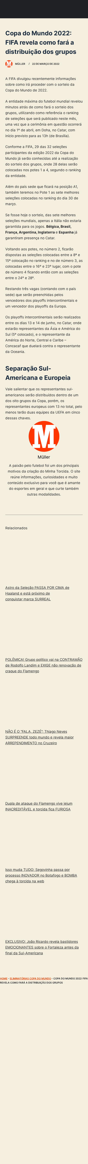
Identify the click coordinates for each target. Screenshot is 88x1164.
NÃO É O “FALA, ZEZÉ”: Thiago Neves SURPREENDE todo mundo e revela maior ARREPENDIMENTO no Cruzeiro (39, 737)
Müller (44, 457)
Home (3, 978)
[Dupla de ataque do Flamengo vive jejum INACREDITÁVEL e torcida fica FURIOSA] (44, 774)
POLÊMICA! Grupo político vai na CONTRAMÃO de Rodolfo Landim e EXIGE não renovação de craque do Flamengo (43, 665)
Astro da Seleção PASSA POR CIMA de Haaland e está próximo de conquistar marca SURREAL (37, 593)
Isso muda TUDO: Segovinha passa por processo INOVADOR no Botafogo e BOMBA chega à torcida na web (41, 875)
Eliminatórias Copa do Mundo (30, 978)
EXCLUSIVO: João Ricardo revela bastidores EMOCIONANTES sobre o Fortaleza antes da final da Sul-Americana (42, 947)
